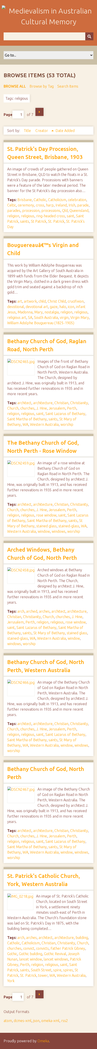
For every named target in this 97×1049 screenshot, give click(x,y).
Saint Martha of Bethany (27, 419)
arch (20, 611)
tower (43, 975)
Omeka (43, 1041)
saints (24, 221)
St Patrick (38, 221)
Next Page (39, 112)
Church (12, 408)
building (82, 938)
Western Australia (44, 424)
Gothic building (30, 954)
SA (30, 317)
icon (71, 307)
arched (31, 611)
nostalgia (51, 312)
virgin (64, 317)
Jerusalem (57, 408)
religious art (16, 317)
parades (13, 210)
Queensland (78, 210)
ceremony (26, 205)
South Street (41, 970)
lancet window (30, 959)
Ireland (61, 205)
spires (68, 970)
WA (25, 424)
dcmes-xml (22, 1021)
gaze (54, 307)
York (10, 981)
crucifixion (76, 301)
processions (50, 210)
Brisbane (24, 200)
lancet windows (56, 959)
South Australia (46, 317)
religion (13, 216)
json (36, 1021)
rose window (46, 515)
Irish (72, 205)
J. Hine (41, 408)
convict (28, 948)
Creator (42, 131)
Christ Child (57, 301)
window (44, 531)
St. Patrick (56, 221)
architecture (43, 403)
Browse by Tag (42, 86)
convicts (42, 948)
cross (40, 205)
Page (8, 115)
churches (27, 408)
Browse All (15, 86)
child (42, 301)
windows (58, 531)
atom (8, 1021)
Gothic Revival (55, 954)
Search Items (67, 86)
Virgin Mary (79, 317)
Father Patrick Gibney (68, 948)
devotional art (37, 307)
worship (66, 424)
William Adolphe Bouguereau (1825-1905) (40, 323)
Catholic (40, 200)
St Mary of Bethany (49, 633)
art (19, 301)
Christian (61, 403)
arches (44, 611)
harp (50, 205)
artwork (30, 301)
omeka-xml (50, 1021)
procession (30, 210)
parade (83, 205)
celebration (77, 200)
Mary (38, 312)
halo (62, 307)
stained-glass (68, 526)
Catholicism (57, 200)
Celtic (11, 205)
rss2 (64, 1021)
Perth (71, 408)
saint (70, 216)
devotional (15, 307)
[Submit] (89, 36)
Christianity (79, 403)
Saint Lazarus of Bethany (65, 414)
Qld (65, 210)
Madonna (25, 312)
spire (57, 970)
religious (27, 216)
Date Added (65, 131)
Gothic (12, 954)
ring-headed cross (50, 216)
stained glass (46, 526)
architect (24, 403)
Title (28, 131)
